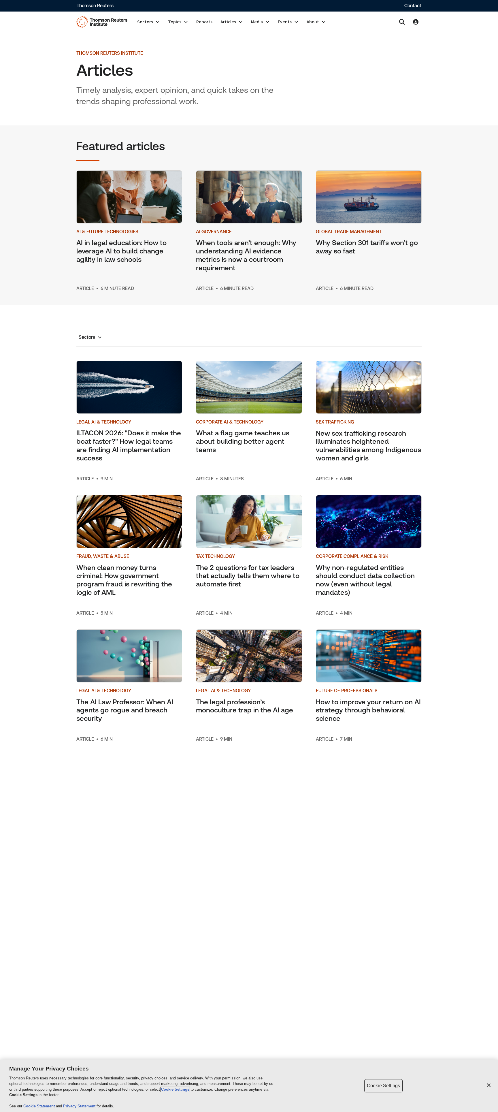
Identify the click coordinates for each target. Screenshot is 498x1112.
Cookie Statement (39, 1106)
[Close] (488, 1085)
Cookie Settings (175, 1089)
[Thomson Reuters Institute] (101, 22)
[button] (148, 22)
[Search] (402, 22)
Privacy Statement (80, 1106)
